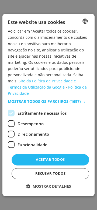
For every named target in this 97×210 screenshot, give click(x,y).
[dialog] (48, 105)
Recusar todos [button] (50, 173)
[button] (48, 101)
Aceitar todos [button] (50, 159)
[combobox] (85, 21)
